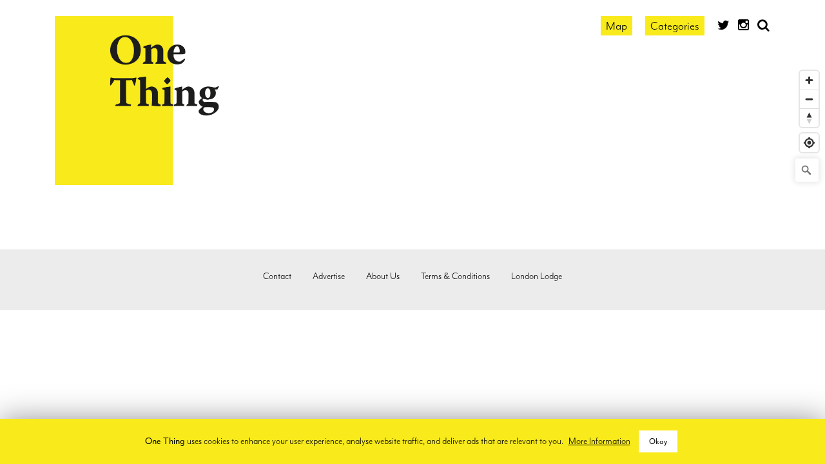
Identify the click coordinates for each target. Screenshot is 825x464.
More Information (599, 441)
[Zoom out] (809, 99)
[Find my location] (809, 142)
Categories (674, 26)
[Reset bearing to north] (809, 117)
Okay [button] (658, 441)
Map (616, 26)
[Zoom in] (809, 80)
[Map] (412, 235)
